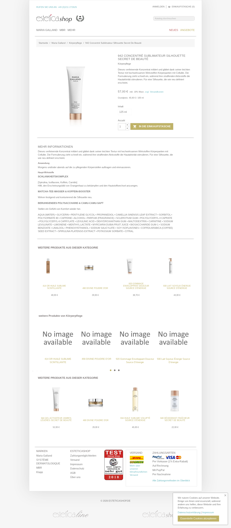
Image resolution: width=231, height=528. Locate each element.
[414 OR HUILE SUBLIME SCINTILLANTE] (58, 338)
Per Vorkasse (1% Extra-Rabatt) (170, 461)
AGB (73, 473)
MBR (62, 30)
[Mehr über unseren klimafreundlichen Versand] (137, 458)
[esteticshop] (160, 514)
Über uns (75, 477)
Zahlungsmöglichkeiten (83, 455)
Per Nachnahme (161, 474)
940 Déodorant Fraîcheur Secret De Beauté (175, 419)
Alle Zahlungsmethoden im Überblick (171, 480)
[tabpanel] (58, 342)
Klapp (39, 472)
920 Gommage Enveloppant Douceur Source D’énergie (136, 285)
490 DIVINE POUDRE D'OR (95, 288)
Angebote (187, 30)
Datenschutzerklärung (189, 512)
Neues (173, 30)
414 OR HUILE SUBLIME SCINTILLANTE (54, 287)
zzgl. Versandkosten (154, 92)
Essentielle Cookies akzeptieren (198, 518)
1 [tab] (110, 370)
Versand (75, 460)
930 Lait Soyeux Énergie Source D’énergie (177, 287)
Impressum (76, 464)
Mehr (71, 30)
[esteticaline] (70, 513)
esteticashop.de (119, 500)
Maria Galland (46, 30)
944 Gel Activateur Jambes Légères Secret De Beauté (56, 419)
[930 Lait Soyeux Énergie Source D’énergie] (173, 338)
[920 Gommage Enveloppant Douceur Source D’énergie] (135, 338)
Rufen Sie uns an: (56, 7)
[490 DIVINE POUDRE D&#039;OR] (96, 338)
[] (193, 19)
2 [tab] (115, 370)
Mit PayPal (158, 470)
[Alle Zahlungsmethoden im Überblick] (158, 457)
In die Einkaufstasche (152, 127)
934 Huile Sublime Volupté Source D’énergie (135, 419)
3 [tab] (119, 370)
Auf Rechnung (160, 465)
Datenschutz (77, 468)
